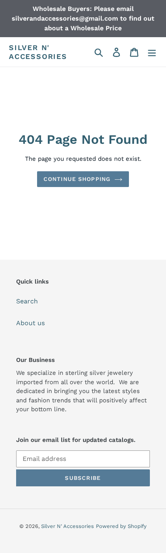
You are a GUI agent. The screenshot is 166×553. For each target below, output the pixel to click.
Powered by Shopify (121, 526)
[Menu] (152, 52)
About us (30, 323)
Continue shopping (77, 179)
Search (27, 301)
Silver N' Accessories (38, 52)
